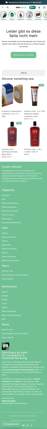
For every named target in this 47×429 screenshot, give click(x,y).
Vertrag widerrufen (9, 237)
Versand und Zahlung (10, 211)
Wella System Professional (11, 315)
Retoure (5, 241)
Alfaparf (5, 292)
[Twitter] (31, 425)
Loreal (4, 303)
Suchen (4, 253)
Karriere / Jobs (7, 271)
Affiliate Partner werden (10, 260)
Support (5, 233)
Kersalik (5, 299)
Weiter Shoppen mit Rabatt (23, 55)
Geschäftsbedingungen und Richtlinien (23, 420)
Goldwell (5, 296)
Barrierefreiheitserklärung (11, 223)
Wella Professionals (9, 311)
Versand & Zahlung (9, 256)
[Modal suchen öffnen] (7, 7)
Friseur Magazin (8, 279)
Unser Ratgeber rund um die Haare (15, 275)
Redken (5, 307)
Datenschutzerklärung (10, 203)
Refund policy (7, 219)
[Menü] (2, 7)
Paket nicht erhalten (9, 249)
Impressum (6, 195)
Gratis (32, 7)
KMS (3, 319)
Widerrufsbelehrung (9, 207)
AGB (3, 199)
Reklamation (6, 245)
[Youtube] (23, 425)
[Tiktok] (27, 425)
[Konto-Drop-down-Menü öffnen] (39, 7)
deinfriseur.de (19, 416)
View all (23, 73)
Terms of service (8, 215)
